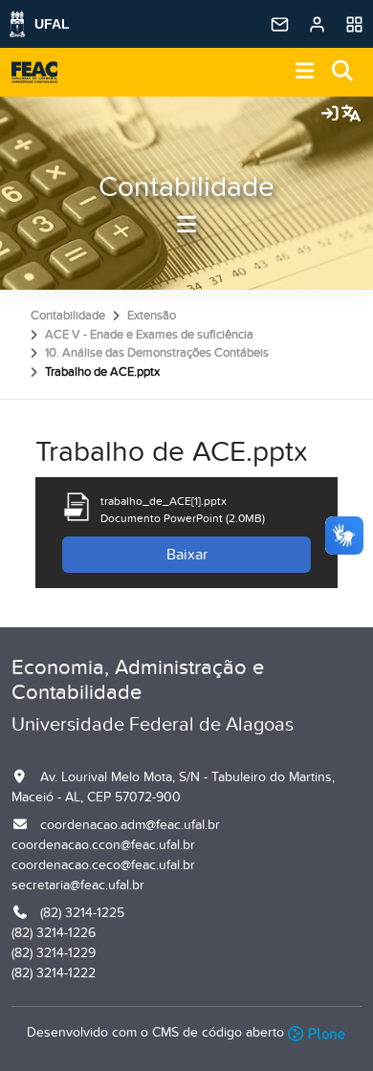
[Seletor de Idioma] (351, 114)
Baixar (187, 554)
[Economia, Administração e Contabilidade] (34, 72)
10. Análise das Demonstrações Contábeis (157, 353)
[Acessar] (329, 114)
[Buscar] (343, 72)
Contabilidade (186, 187)
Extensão (151, 315)
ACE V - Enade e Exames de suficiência (149, 334)
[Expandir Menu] (305, 72)
